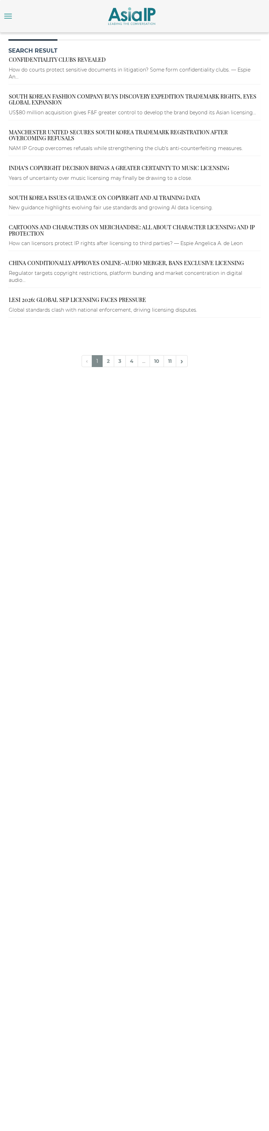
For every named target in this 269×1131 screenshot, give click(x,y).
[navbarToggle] (8, 16)
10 (156, 361)
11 (170, 361)
